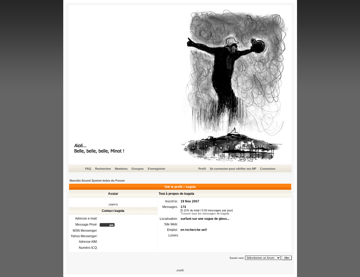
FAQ (88, 168)
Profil (202, 168)
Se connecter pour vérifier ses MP (233, 168)
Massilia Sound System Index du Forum (97, 180)
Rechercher (103, 168)
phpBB (180, 270)
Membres (121, 168)
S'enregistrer (156, 168)
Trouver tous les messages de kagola (205, 213)
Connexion (267, 168)
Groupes (138, 168)
